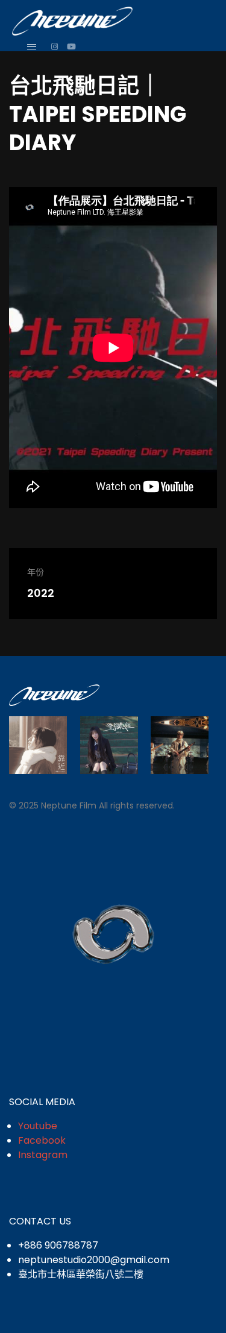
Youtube (37, 1126)
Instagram (42, 1155)
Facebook (42, 1140)
